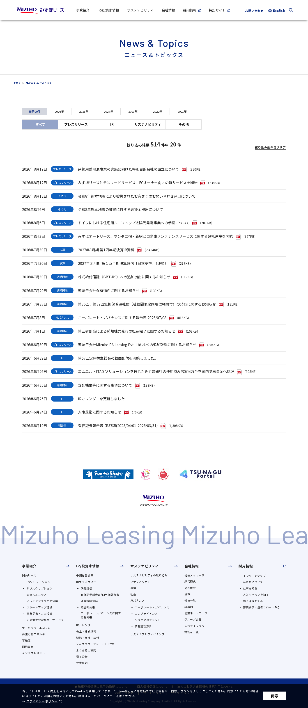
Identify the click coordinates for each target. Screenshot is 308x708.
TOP (17, 83)
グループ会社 (192, 619)
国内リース (29, 575)
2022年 (157, 111)
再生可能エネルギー (35, 634)
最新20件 (35, 111)
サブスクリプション (39, 588)
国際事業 (28, 647)
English (279, 10)
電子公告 (82, 656)
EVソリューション (38, 582)
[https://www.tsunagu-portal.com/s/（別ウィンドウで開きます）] (200, 474)
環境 (133, 588)
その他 (184, 124)
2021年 (182, 111)
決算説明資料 (89, 601)
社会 (133, 594)
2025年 (83, 111)
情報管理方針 (143, 626)
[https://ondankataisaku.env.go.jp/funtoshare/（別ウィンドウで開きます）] (108, 474)
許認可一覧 (191, 632)
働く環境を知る (253, 601)
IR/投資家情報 (87, 566)
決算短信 (86, 588)
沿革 (187, 594)
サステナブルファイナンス (147, 634)
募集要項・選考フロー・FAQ (261, 607)
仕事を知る (250, 588)
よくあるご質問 (86, 650)
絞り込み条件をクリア (270, 147)
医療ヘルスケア (37, 594)
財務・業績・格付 (87, 637)
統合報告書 (88, 607)
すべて (40, 124)
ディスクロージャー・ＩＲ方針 (96, 644)
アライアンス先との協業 (42, 601)
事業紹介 (29, 566)
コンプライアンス (146, 613)
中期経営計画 (84, 575)
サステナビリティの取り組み (148, 575)
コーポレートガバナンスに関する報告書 (101, 615)
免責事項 (82, 663)
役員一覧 (190, 600)
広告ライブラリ (194, 626)
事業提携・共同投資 (39, 613)
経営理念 (190, 581)
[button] (45, 567)
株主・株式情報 (86, 631)
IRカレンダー (84, 625)
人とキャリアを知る (256, 594)
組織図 (188, 607)
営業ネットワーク (195, 613)
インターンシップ (254, 576)
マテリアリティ (140, 581)
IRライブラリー (86, 581)
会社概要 (190, 588)
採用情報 (246, 566)
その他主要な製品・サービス (45, 620)
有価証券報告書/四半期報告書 (100, 594)
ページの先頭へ (298, 549)
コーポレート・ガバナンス (152, 607)
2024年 (108, 111)
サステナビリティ (147, 124)
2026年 (59, 111)
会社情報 (191, 566)
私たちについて (253, 582)
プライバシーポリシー (41, 701)
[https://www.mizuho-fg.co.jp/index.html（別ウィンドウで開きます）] (154, 500)
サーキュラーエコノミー (38, 628)
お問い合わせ (254, 11)
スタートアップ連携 (39, 607)
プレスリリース (76, 124)
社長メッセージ (194, 575)
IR (112, 124)
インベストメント (33, 653)
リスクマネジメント (148, 620)
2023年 (133, 111)
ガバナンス (137, 600)
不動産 (26, 640)
